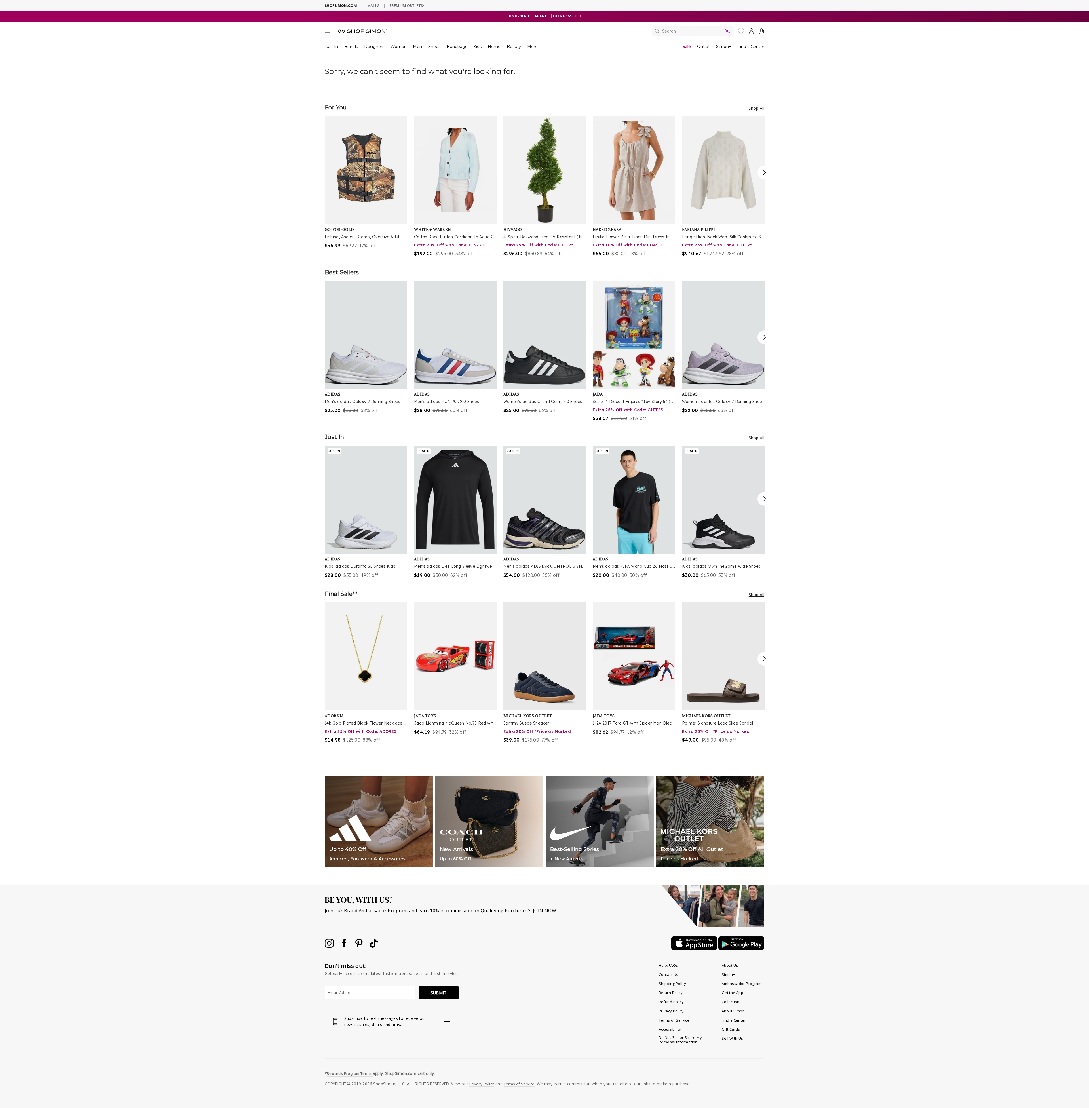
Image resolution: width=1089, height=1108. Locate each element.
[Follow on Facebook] (344, 946)
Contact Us (668, 974)
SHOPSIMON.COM (341, 5)
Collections (732, 1001)
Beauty (514, 46)
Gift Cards (731, 1029)
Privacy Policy (671, 1011)
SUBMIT (439, 992)
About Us (730, 965)
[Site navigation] (327, 32)
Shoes (434, 46)
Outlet (703, 46)
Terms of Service (674, 1020)
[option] (366, 182)
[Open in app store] (694, 948)
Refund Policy (671, 1001)
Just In (331, 46)
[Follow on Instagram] (330, 946)
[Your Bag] (761, 32)
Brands (351, 46)
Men (417, 46)
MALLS (373, 5)
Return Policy (671, 992)
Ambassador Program (741, 983)
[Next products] (764, 172)
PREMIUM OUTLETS (407, 5)
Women (399, 46)
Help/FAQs (668, 965)
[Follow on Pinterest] (359, 946)
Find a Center (751, 46)
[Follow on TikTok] (373, 946)
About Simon (733, 1011)
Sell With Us (732, 1038)
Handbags (457, 46)
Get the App (732, 992)
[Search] (693, 31)
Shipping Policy (672, 983)
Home (494, 46)
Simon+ (723, 46)
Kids (477, 46)
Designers (374, 46)
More (532, 46)
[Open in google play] (741, 948)
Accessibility (670, 1029)
